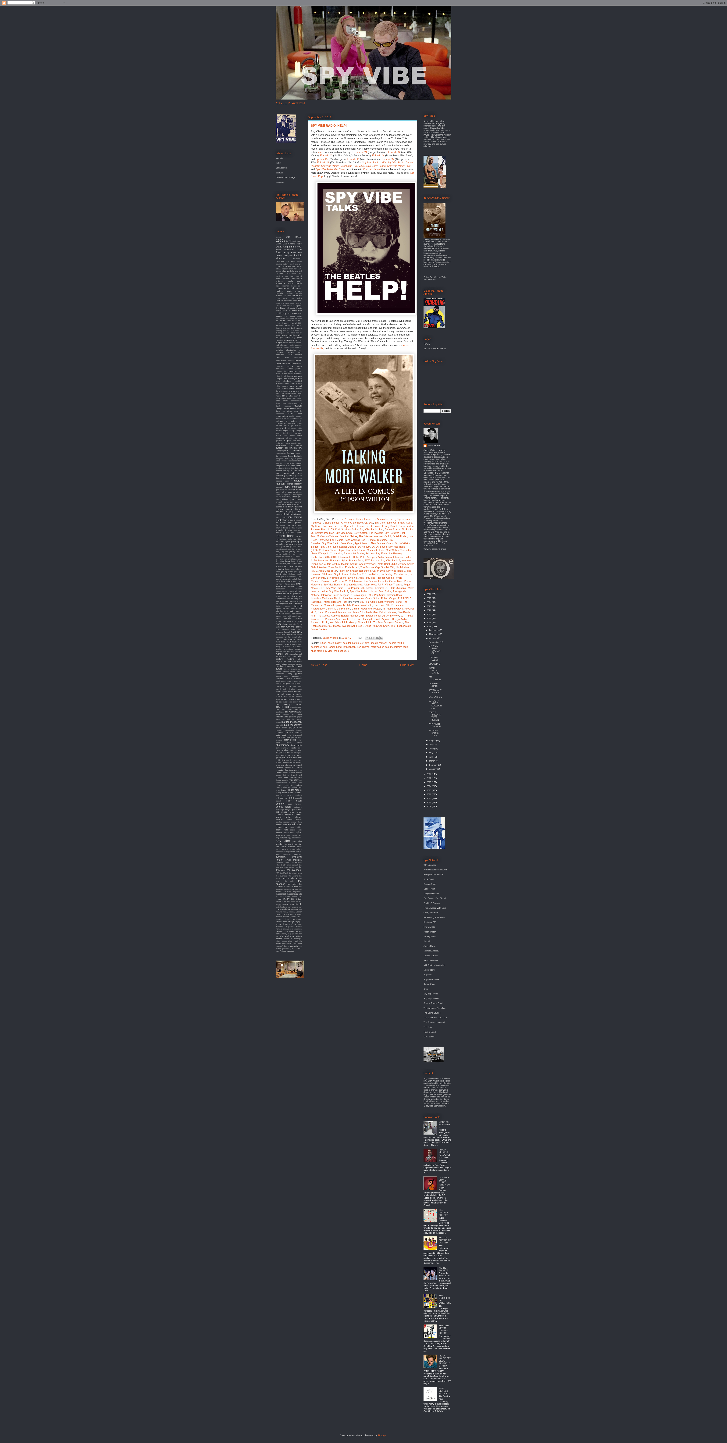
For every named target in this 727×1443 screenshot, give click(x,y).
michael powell (295, 654)
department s (295, 403)
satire (289, 801)
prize (284, 757)
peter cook (280, 737)
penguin (279, 730)
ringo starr (316, 650)
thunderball (281, 894)
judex (278, 574)
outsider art (288, 714)
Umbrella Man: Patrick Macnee (379, 612)
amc (286, 276)
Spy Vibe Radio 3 (335, 588)
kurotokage (280, 591)
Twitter (445, 277)
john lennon (349, 646)
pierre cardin (296, 745)
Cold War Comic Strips (331, 550)
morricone (280, 678)
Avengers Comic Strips (367, 598)
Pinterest (431, 279)
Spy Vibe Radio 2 (338, 591)
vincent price (281, 922)
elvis (278, 443)
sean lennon (295, 804)
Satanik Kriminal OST (378, 588)
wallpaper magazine (284, 927)
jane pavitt (291, 542)
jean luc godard (288, 547)
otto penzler (295, 709)
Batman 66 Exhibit (354, 553)
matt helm (280, 642)
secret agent (283, 806)
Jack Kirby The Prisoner (371, 577)
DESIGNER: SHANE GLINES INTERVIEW (444, 1181)
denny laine (281, 403)
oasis (291, 699)
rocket (299, 787)
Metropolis (288, 256)
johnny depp (290, 569)
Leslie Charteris (431, 955)
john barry (285, 561)
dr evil (286, 419)
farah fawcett (281, 453)
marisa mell (291, 634)
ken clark (297, 581)
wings (278, 941)
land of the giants (291, 594)
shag (292, 812)
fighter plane (296, 459)
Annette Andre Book (352, 522)
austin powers (294, 291)
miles (294, 662)
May (431, 753)
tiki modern (280, 896)
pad (286, 717)
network (298, 691)
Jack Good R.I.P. (327, 570)
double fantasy (295, 416)
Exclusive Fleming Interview (337, 598)
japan (299, 541)
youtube (285, 949)
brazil (289, 321)
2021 (429, 614)
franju (278, 466)
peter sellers (290, 740)
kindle (299, 584)
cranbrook (298, 374)
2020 (429, 618)
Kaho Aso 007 (358, 574)
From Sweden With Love (435, 908)
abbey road (288, 264)
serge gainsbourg (293, 810)
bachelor (279, 293)
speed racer (289, 833)
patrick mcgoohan (292, 721)
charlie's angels (282, 348)
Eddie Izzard (352, 567)
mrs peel (286, 683)
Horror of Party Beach (385, 526)
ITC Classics (429, 927)
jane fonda (281, 542)
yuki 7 (278, 951)
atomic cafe (296, 286)
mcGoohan (297, 647)
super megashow (283, 854)
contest (290, 366)
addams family (295, 266)
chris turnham (296, 348)
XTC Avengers (359, 595)
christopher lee (294, 350)
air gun (278, 271)
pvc (300, 760)
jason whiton (291, 544)
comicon (279, 366)
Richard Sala (429, 984)
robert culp (286, 783)
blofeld (294, 310)
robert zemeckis (289, 787)
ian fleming (295, 517)
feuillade (298, 456)
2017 (429, 774)
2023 (429, 606)
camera (284, 335)
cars (287, 337)
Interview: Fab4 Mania (331, 539)
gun (291, 502)
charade (284, 345)
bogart (279, 316)
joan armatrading (290, 559)
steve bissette (288, 847)
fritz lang (297, 470)
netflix (290, 692)
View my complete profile (435, 549)
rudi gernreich (282, 798)
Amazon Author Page (285, 177)
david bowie (295, 388)
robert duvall (297, 783)
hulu (277, 517)
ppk (293, 755)
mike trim (287, 661)
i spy (283, 517)
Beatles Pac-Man (324, 532)
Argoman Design (390, 619)
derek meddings (283, 406)
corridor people (294, 369)
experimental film (293, 448)
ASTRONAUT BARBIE (435, 691)
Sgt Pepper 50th (355, 588)
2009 (429, 806)
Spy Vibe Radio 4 (332, 584)
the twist (287, 889)
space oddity (296, 827)
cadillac (287, 333)
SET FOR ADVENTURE (435, 348)
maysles (286, 647)
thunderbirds (292, 894)
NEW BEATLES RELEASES (444, 1391)
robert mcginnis (284, 785)
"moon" (278, 237)
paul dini (279, 725)
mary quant (281, 639)
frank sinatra (296, 466)
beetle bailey (334, 643)
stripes (299, 849)
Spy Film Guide (368, 601)
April (431, 757)
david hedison (281, 391)
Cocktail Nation (371, 169)
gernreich (279, 487)
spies (299, 832)
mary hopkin (297, 637)
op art (286, 707)
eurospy (279, 448)
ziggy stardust (288, 951)
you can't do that (282, 946)
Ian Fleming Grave (393, 608)
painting (292, 717)
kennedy (279, 584)
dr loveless (294, 419)
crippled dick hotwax (284, 376)
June (431, 749)
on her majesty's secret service (289, 704)
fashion (291, 453)
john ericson (296, 561)
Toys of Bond (430, 1032)
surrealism (280, 857)
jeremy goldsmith (283, 554)
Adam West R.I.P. (374, 584)
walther (299, 927)
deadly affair (286, 398)
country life (281, 371)
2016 (429, 778)
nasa (299, 689)
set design (281, 812)
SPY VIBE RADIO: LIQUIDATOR (435, 650)
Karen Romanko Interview (332, 612)
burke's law (288, 331)
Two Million (373, 574)
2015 (429, 782)
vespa (286, 914)
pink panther (282, 748)
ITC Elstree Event (362, 526)
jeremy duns (295, 552)
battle (295, 301)
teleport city (281, 865)
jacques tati (288, 533)
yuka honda (296, 948)
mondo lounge (289, 671)
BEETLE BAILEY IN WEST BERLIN (435, 716)
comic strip (287, 363)
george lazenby (294, 484)
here (319, 152)
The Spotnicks (380, 519)
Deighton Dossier (431, 893)
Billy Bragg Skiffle (336, 577)
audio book (289, 288)
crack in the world (284, 374)
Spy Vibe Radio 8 (390, 560)
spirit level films (283, 835)
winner (284, 941)
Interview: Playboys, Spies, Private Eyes (340, 560)
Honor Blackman (284, 249)
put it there (291, 760)
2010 (429, 802)
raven (278, 765)
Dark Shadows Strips (346, 529)
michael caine (282, 654)
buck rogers (296, 328)
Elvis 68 (352, 577)
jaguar (299, 532)
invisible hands (286, 523)
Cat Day (368, 522)
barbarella (297, 295)
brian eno (297, 321)
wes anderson (296, 929)
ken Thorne (363, 646)
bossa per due (291, 318)
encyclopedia (291, 443)
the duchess (281, 876)
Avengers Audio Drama (379, 557)
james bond (335, 646)
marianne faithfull (283, 632)
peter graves (291, 737)
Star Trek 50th (381, 605)
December (434, 630)
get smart (297, 489)
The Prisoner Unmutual (434, 1022)
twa (300, 901)
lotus (278, 613)
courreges (292, 371)
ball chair (287, 296)
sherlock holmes (293, 814)
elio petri (287, 440)
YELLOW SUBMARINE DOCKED (445, 1240)
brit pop (292, 323)
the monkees (290, 878)
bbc (300, 300)
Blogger (382, 1435)
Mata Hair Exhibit (387, 564)
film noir (279, 461)
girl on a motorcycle (293, 495)
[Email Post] (360, 637)
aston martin (295, 283)
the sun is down (291, 887)
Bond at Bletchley (377, 539)
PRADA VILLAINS (443, 1151)
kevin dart (290, 584)
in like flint (292, 520)
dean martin (282, 401)
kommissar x (283, 589)
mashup (291, 639)
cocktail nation (351, 643)
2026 (429, 594)
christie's (279, 350)
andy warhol (296, 276)
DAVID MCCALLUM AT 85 (435, 670)
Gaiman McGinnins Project (366, 608)
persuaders (297, 732)
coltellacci (298, 358)
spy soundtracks (295, 838)
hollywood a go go (285, 512)
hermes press (284, 509)
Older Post (407, 665)
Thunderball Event (355, 550)
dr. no (299, 423)
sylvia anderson (293, 860)
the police (290, 881)
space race (282, 830)
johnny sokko (287, 571)
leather (286, 596)
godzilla (293, 497)
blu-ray (282, 313)
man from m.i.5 (289, 621)
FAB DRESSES (435, 678)
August (432, 740)
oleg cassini (293, 702)
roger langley (281, 790)
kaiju (300, 576)
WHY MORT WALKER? (435, 725)
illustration (281, 520)
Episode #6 (353, 159)
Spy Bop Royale (431, 994)
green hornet (296, 499)
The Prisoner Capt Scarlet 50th (377, 567)
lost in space (296, 611)
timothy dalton (289, 899)
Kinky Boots (290, 252)
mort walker (377, 646)
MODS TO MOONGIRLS (444, 1124)
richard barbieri (289, 773)
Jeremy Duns (430, 936)
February (433, 765)
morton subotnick (294, 679)
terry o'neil (284, 867)
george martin (396, 643)
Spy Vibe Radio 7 (395, 570)
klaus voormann (288, 586)
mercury (298, 649)
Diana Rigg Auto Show (377, 625)
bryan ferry (285, 328)
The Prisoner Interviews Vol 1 (375, 536)
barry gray (281, 298)
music (288, 686)
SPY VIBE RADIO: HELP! (434, 733)
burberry (279, 331)
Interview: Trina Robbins (330, 567)
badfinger (289, 293)
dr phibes (291, 421)
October (433, 638)
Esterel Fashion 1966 (352, 615)
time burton (292, 896)
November (434, 634)
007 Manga (334, 625)
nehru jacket (281, 692)
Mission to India (375, 550)
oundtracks (280, 712)
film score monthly (290, 461)
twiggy (278, 904)
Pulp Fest (428, 974)
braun (282, 321)
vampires (294, 909)
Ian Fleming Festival (369, 619)
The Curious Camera (328, 615)
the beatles (340, 650)
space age (281, 827)
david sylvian (290, 393)
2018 (429, 626)
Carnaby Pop (401, 574)
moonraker (297, 676)
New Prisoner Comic (382, 543)
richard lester (282, 777)
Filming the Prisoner (339, 608)
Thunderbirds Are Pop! (334, 601)
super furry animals (294, 852)
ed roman (292, 428)
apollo (290, 281)
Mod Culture (429, 970)
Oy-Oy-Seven (379, 546)
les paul (287, 599)
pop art (290, 753)
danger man (296, 378)
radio (405, 646)
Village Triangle (393, 584)
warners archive (282, 929)
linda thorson (295, 603)
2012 (429, 794)
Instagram (280, 182)
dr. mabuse (289, 423)
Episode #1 (361, 152)
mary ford (287, 637)
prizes (289, 757)
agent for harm (295, 269)
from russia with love (289, 473)
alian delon (291, 274)
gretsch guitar (282, 502)
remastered (281, 770)
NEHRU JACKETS (443, 1269)
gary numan (289, 475)
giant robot (281, 492)
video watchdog (293, 919)
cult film (364, 643)
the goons (293, 876)
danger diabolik (283, 378)
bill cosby (291, 308)
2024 (429, 602)
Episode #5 (322, 159)
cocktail (298, 355)
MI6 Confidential (431, 960)
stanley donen (291, 844)
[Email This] (367, 638)
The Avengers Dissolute (434, 1008)
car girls (279, 338)
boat (300, 313)
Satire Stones (331, 522)
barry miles (296, 298)
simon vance (294, 819)
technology (297, 862)
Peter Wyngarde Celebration (327, 553)
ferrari (290, 456)
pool (284, 753)
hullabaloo (297, 514)
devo (299, 408)
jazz (278, 547)
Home (363, 665)
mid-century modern (289, 657)
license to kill (296, 601)
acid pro (298, 264)
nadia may (297, 687)
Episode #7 (388, 159)
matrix (299, 639)
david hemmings (294, 391)
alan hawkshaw (289, 271)
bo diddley (292, 313)
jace (295, 530)
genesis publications (292, 478)
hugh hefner (286, 514)
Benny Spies (397, 519)
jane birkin (297, 539)
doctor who (295, 413)
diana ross (280, 411)
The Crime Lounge (432, 1013)
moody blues (282, 676)
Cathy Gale (281, 244)
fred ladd (290, 468)
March (432, 761)
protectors (297, 758)
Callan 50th (378, 570)
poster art (286, 755)
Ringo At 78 (327, 529)
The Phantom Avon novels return (338, 619)
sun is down (280, 852)
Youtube (279, 173)
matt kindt (291, 642)
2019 (429, 622)
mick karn (292, 656)
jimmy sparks (296, 556)
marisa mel (280, 634)
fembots (283, 456)
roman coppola (295, 793)
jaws (300, 544)
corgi (299, 366)
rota (277, 795)
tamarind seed (282, 862)
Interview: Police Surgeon (335, 595)
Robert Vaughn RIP (391, 598)
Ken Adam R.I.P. (339, 622)
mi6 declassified (294, 651)
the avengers (294, 870)
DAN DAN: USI (435, 697)
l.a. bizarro (289, 591)
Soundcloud (281, 168)
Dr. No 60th (364, 546)
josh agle (298, 572)
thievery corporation (293, 892)
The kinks (290, 261)
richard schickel (282, 780)
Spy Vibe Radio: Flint (398, 166)
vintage (291, 921)
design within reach (286, 408)
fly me (282, 463)
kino (278, 586)
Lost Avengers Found (390, 601)
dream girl (288, 426)
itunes (290, 530)
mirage (299, 664)
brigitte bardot (282, 323)
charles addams (295, 345)
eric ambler (295, 446)
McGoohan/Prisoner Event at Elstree (337, 536)
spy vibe (327, 650)
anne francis (282, 279)
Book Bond (429, 879)
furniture (279, 475)
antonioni (280, 281)
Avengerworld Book (352, 625)
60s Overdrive (398, 588)
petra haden (294, 742)
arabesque (280, 283)
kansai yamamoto (283, 579)
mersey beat (281, 651)
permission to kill (283, 732)
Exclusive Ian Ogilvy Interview (382, 615)
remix (288, 770)
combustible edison (285, 361)
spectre (279, 833)
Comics (388, 622)
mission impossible (285, 666)
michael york (281, 656)
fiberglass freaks (283, 459)
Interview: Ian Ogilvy (339, 526)
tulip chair (291, 901)
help (325, 646)
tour (300, 899)
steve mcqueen (288, 849)
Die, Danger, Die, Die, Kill (435, 898)
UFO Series (429, 1037)
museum (280, 686)
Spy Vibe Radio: (396, 162)
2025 (429, 598)
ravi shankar (287, 765)
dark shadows (283, 381)
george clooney (284, 481)
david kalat (280, 393)
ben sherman (288, 306)
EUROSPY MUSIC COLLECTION (435, 704)
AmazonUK (317, 348)
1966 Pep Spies (376, 595)
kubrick (299, 589)
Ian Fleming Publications (435, 917)
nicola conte (288, 696)
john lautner (292, 564)
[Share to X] (374, 638)
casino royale (291, 340)
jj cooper (279, 559)
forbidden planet (294, 463)
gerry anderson (293, 486)
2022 (429, 610)
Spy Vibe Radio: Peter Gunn (336, 166)
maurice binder (290, 644)
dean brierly (297, 398)
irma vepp (291, 525)
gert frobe (280, 490)
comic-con (297, 364)
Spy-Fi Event (341, 574)
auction (279, 288)
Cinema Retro (295, 244)
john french (281, 564)
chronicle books (285, 352)
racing (299, 763)
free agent (288, 471)
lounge (292, 613)
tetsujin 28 (293, 867)
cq (301, 371)
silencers (279, 819)
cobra (289, 355)
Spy (324, 543)
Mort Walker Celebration (399, 550)
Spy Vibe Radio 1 (359, 591)
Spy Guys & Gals (432, 998)
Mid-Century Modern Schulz (342, 564)
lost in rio (284, 611)
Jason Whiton (434, 445)
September (434, 642)
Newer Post (319, 665)
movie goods (281, 681)
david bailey (282, 388)
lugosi (294, 616)
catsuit (292, 343)
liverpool (298, 606)
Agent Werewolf (367, 564)
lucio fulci (287, 616)
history (298, 509)
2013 (429, 790)
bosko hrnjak (296, 316)
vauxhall (292, 912)
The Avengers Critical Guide (355, 519)
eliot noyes (297, 441)
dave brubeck (291, 383)
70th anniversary (295, 241)
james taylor (287, 539)
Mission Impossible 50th (337, 605)
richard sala (296, 777)
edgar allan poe (290, 431)
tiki (300, 894)
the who (295, 889)
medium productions (284, 649)
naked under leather (285, 689)
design (298, 405)
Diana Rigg (282, 246)
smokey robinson (283, 822)
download (279, 419)
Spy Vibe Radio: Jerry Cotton (370, 166)
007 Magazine (430, 865)
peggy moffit (295, 728)
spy (300, 835)
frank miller (285, 466)
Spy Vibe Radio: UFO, (374, 162)
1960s (323, 643)
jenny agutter (282, 552)
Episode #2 (394, 152)
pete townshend (295, 735)
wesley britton (282, 931)
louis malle (285, 613)
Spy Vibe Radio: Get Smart (331, 169)
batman (279, 300)
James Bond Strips (380, 591)
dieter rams (292, 411)
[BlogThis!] (370, 638)
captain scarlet (295, 335)
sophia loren (281, 825)
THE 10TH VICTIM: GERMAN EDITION (444, 1329)
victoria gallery (289, 917)
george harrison (379, 643)
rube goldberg (296, 795)
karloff (294, 579)
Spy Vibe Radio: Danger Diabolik (338, 546)
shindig (298, 817)
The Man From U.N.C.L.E (435, 1017)
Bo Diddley (386, 574)
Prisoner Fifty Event (377, 553)
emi (282, 443)
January (433, 769)
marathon (285, 629)
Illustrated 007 (430, 922)
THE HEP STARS (433, 684)
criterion (298, 376)
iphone (282, 525)
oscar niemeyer (295, 707)
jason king (280, 544)
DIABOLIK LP (435, 664)
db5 (283, 396)
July (431, 744)
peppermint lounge (293, 730)
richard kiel (296, 775)
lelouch (294, 596)
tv (297, 901)
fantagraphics (282, 450)
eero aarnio (289, 436)
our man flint (290, 712)
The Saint (428, 1027)
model (286, 669)
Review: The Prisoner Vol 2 (336, 581)
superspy (298, 854)
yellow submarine (283, 943)
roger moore (295, 789)
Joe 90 (427, 941)
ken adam (286, 581)
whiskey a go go (287, 934)
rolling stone (281, 793)
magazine (287, 618)
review (279, 772)
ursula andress (283, 909)
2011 (429, 798)
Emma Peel (295, 246)
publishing (280, 760)
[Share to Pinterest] (381, 638)
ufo (296, 904)
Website (279, 158)
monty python (294, 673)
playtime (293, 750)
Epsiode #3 (326, 155)
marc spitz (296, 629)
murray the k (296, 683)
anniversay (297, 279)
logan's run (280, 609)
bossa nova (280, 318)
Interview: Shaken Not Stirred (355, 570)
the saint (291, 884)
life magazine (282, 604)
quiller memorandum (285, 763)
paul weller (281, 728)
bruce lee (290, 326)
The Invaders (376, 532)
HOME (427, 344)
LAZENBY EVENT (433, 658)
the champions (295, 873)
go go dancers (283, 497)
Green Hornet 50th (362, 605)
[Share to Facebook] (378, 638)
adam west (281, 266)
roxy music (284, 795)
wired (290, 941)
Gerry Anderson (431, 913)
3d (287, 241)
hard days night (289, 504)
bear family (290, 303)
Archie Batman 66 (394, 529)
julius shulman (289, 574)
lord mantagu (291, 609)
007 (288, 237)
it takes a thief (288, 528)
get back (288, 490)
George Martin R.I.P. (360, 622)
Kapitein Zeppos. (431, 951)
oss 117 (280, 709)
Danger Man (429, 889)
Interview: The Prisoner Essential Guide (374, 581)
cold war (282, 357)
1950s (298, 237)
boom (286, 316)
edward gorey (288, 433)
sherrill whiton (283, 817)
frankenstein (281, 468)
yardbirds (298, 941)
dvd (284, 428)
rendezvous (296, 770)
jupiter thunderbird (288, 577)
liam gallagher (282, 601)
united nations (281, 907)
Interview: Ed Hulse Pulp (351, 557)
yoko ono (297, 943)
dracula (279, 426)
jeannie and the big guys (292, 549)
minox (284, 664)
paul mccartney (393, 646)
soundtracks (295, 824)
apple (299, 281)
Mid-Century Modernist (434, 965)
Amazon (407, 345)
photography (282, 745)
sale (291, 797)
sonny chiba (296, 822)
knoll (300, 586)
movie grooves (292, 681)
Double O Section (432, 903)
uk (349, 650)
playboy (285, 750)
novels (285, 699)
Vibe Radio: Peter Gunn (340, 543)
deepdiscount (296, 401)
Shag (426, 989)
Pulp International (431, 979)
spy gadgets (281, 838)
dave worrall (296, 386)
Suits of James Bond (433, 1003)
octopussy (283, 702)
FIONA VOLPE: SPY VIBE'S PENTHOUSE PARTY (445, 1361)
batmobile (288, 301)
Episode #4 (378, 155)
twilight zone (288, 904)
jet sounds (286, 556)
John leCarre (429, 946)
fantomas (297, 450)
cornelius (280, 369)
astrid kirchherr (282, 286)
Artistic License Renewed (435, 870)
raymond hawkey (293, 767)
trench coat (281, 901)
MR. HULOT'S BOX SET (443, 1212)
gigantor (291, 492)
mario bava (296, 632)
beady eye (280, 303)
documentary (282, 416)
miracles (291, 664)
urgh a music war (295, 907)
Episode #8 (323, 162)
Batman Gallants (353, 584)
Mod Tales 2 (354, 612)
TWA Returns (372, 560)
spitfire (294, 835)
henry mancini (295, 507)
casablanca (280, 340)
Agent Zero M (362, 543)
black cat (286, 310)
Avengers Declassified (434, 874)
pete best (281, 735)
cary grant (297, 338)
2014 (429, 786)
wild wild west (287, 936)
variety (285, 912)
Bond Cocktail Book (355, 539)
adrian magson (282, 269)
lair (296, 591)
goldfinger (316, 646)
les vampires (296, 599)
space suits (296, 830)
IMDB (278, 163)
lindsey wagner (283, 606)
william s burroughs (293, 939)
